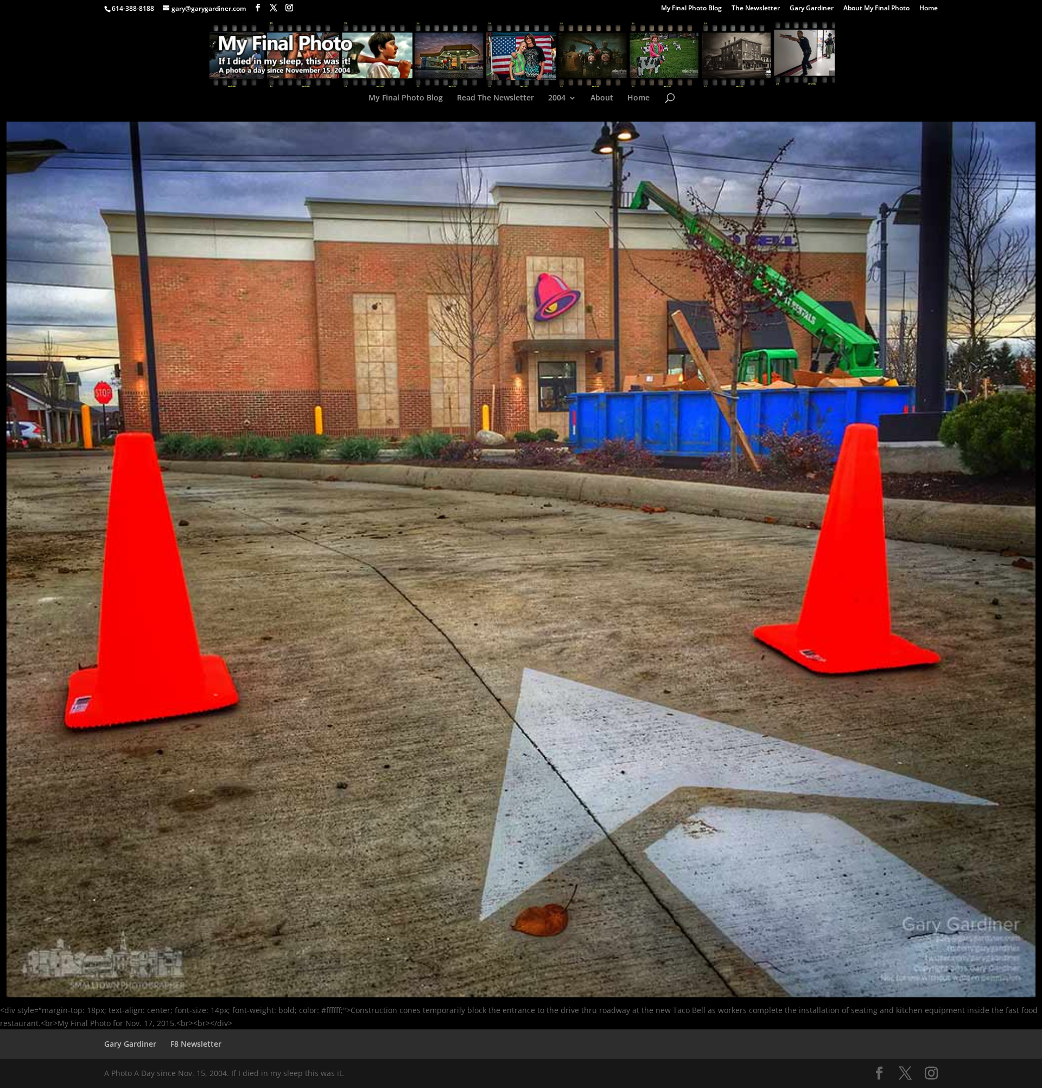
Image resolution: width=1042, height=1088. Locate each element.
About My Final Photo (876, 8)
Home (928, 8)
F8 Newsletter (195, 1044)
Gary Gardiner (812, 8)
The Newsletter (756, 8)
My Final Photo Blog (691, 8)
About (601, 98)
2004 (557, 98)
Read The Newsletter (495, 98)
